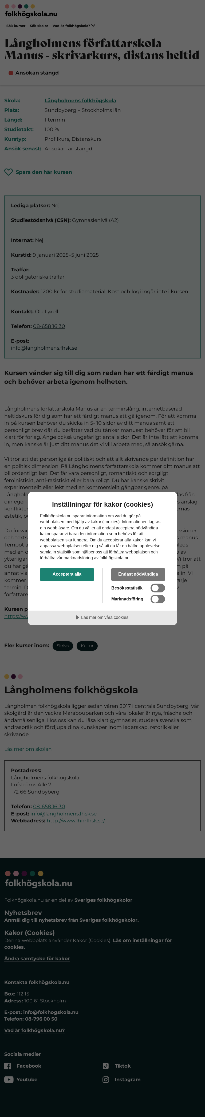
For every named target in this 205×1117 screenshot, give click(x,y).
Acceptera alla (67, 574)
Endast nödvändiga (138, 574)
